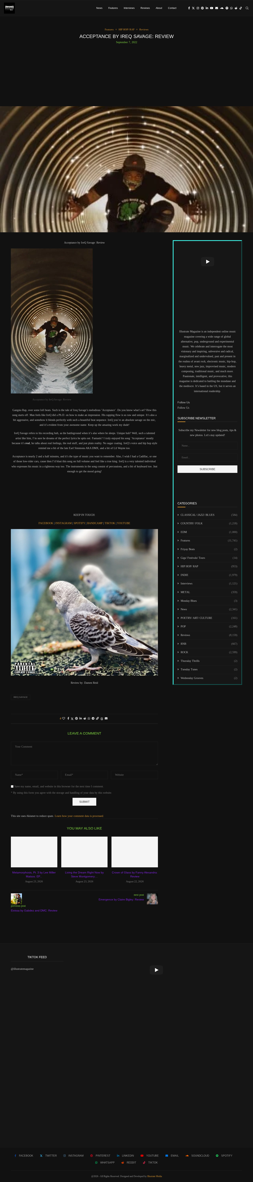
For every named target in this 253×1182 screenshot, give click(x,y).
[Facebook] (189, 8)
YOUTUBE (123, 523)
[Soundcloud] (222, 8)
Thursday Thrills (209, 660)
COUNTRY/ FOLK (209, 523)
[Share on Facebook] (68, 718)
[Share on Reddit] (84, 718)
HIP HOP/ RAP (209, 566)
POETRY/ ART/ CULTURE (209, 618)
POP (209, 626)
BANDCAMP (95, 523)
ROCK (209, 652)
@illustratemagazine (22, 968)
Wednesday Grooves (209, 678)
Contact (172, 8)
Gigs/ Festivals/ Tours (209, 557)
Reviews (145, 8)
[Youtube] (211, 8)
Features (113, 8)
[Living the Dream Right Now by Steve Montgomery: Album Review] (84, 852)
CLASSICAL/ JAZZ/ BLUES (209, 514)
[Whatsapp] (231, 8)
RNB (209, 643)
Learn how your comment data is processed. (79, 816)
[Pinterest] (202, 8)
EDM (209, 532)
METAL (209, 592)
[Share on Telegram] (93, 718)
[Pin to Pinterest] (76, 718)
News (99, 8)
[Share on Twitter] (72, 719)
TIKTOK (110, 523)
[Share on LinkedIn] (80, 718)
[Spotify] (227, 8)
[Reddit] (236, 8)
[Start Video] (207, 261)
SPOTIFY (80, 523)
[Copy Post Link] (97, 718)
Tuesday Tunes (209, 669)
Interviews (129, 8)
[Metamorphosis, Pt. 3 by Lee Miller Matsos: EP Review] (34, 852)
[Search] (247, 8)
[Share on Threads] (101, 719)
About (159, 8)
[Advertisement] (126, 73)
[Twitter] (193, 8)
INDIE (209, 575)
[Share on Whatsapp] (89, 718)
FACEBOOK (46, 523)
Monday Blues (209, 600)
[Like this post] (63, 718)
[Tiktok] (240, 8)
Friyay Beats (209, 549)
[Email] (216, 8)
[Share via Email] (106, 718)
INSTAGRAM (63, 523)
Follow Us (183, 407)
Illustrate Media (154, 1176)
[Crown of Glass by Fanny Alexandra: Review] (134, 852)
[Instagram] (198, 8)
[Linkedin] (207, 8)
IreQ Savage (20, 697)
